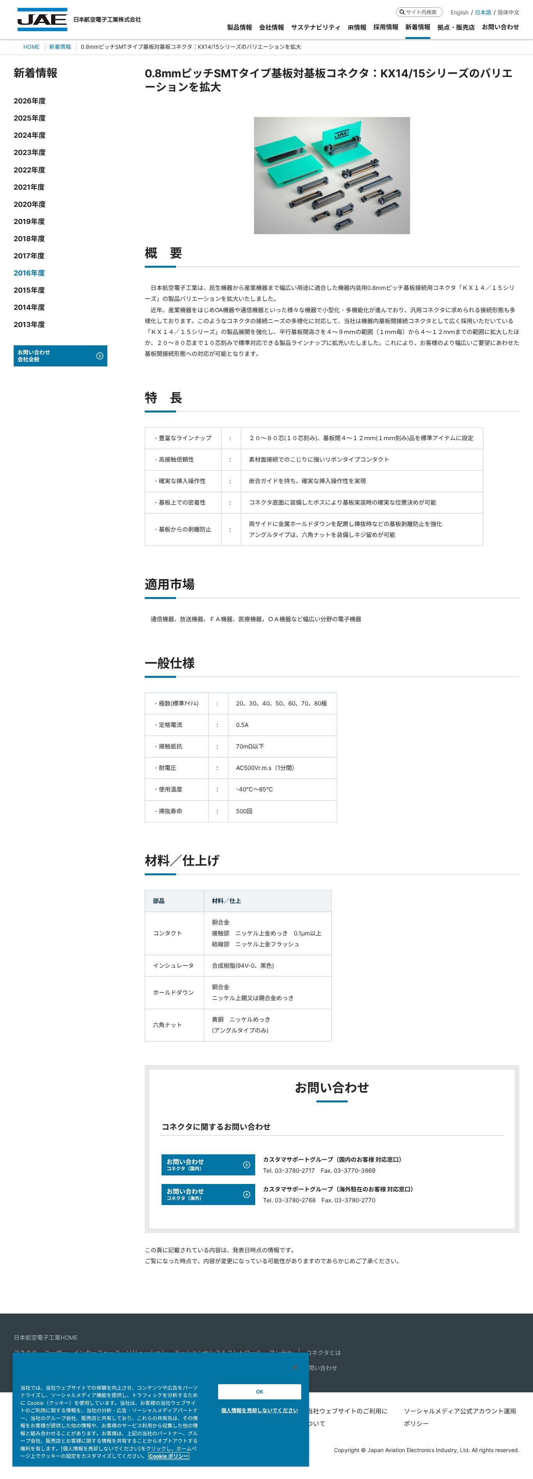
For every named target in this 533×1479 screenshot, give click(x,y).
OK (259, 1391)
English (460, 12)
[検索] (402, 12)
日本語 (483, 12)
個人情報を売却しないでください (259, 1410)
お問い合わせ (320, 1368)
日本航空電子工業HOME (46, 1337)
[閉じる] (295, 1367)
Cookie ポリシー (168, 1456)
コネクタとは (323, 1352)
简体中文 (508, 12)
